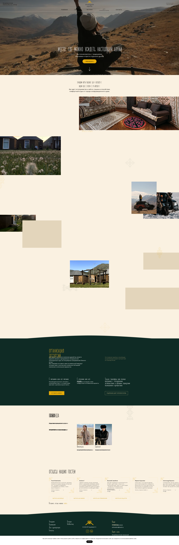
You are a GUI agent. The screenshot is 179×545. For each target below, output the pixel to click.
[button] (56, 393)
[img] (89, 522)
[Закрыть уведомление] (178, 537)
